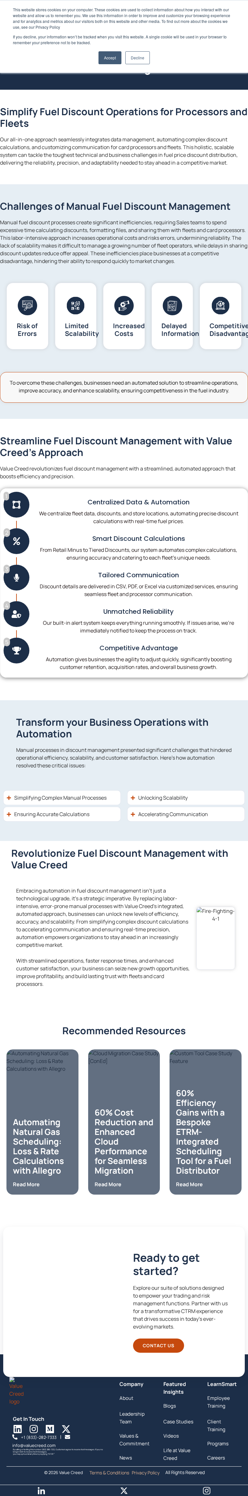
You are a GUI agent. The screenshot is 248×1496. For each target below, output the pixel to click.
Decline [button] (137, 57)
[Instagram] (33, 1429)
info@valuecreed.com (34, 1445)
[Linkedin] (17, 1429)
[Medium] (50, 1429)
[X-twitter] (66, 1429)
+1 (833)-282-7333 (39, 1437)
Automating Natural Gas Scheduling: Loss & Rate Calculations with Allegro (38, 1146)
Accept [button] (110, 57)
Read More (26, 1184)
